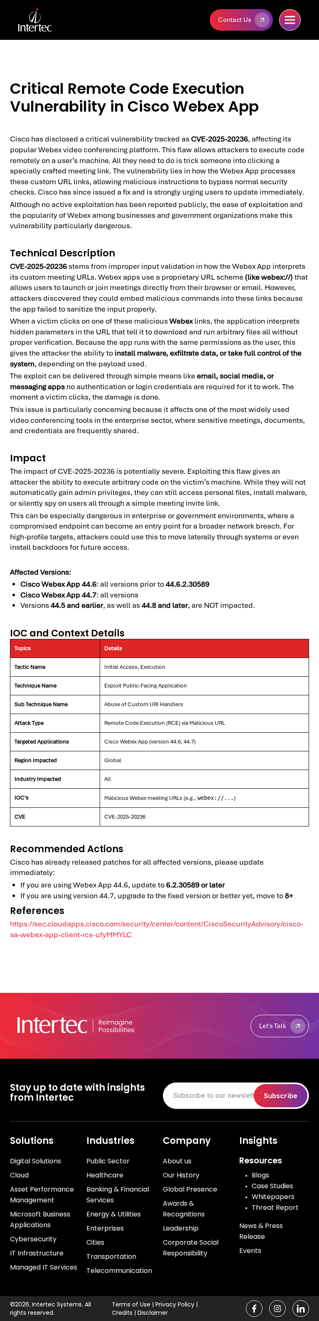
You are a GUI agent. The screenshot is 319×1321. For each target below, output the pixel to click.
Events (250, 1250)
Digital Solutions (35, 1161)
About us (177, 1161)
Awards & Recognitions (184, 1209)
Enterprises (105, 1228)
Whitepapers (273, 1197)
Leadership (181, 1228)
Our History (181, 1175)
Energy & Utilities (113, 1214)
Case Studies (272, 1186)
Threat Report (275, 1207)
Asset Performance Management (42, 1195)
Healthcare (104, 1175)
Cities (95, 1242)
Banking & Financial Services (117, 1195)
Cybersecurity (33, 1239)
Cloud (19, 1175)
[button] (290, 20)
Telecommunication (119, 1270)
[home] (49, 20)
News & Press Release (261, 1231)
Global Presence (190, 1189)
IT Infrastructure (37, 1253)
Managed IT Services (43, 1267)
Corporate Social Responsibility (190, 1248)
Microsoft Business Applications (40, 1219)
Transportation (111, 1256)
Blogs (260, 1175)
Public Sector (108, 1161)
